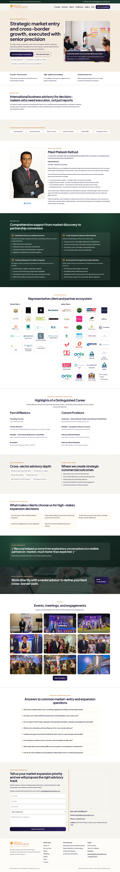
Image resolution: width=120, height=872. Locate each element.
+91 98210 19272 (87, 1)
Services (65, 7)
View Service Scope (42, 54)
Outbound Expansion (69, 851)
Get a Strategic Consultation (22, 54)
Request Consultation (37, 829)
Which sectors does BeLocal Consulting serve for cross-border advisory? (48, 728)
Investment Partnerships (70, 854)
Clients (71, 7)
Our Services (47, 848)
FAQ (92, 7)
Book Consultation (103, 7)
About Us (46, 845)
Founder (57, 7)
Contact (45, 862)
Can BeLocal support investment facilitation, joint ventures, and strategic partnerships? (53, 734)
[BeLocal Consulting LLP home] (19, 7)
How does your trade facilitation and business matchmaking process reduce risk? (50, 716)
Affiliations (79, 7)
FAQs (45, 859)
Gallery (87, 7)
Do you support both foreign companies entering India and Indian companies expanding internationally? (58, 722)
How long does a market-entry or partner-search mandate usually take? (48, 740)
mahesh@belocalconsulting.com (101, 1)
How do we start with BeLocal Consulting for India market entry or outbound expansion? (53, 753)
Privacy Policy (91, 845)
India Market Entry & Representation (74, 845)
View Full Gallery (60, 678)
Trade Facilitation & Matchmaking (73, 848)
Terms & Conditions (93, 848)
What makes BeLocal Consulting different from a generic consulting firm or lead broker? (53, 746)
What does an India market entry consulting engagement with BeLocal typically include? (53, 709)
